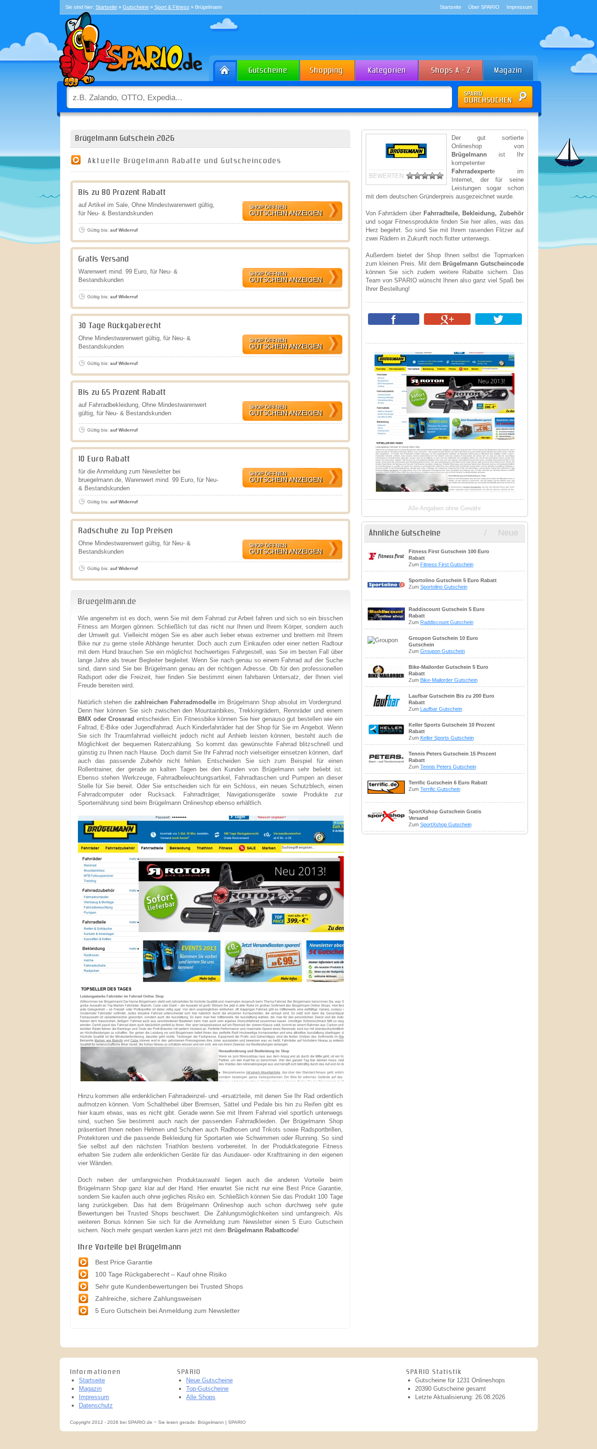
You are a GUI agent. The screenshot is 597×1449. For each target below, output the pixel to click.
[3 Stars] (425, 175)
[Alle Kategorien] (387, 68)
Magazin (90, 1388)
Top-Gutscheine (207, 1388)
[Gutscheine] (268, 68)
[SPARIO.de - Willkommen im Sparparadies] (129, 89)
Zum (449, 558)
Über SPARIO (484, 7)
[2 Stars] (417, 175)
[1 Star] (410, 175)
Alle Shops (200, 1397)
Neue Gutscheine (209, 1380)
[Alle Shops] (451, 68)
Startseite (450, 7)
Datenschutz (96, 1405)
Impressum (519, 7)
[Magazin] (512, 68)
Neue (508, 532)
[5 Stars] (440, 175)
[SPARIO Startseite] (223, 68)
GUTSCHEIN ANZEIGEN (285, 210)
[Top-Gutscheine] (327, 68)
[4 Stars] (432, 175)
